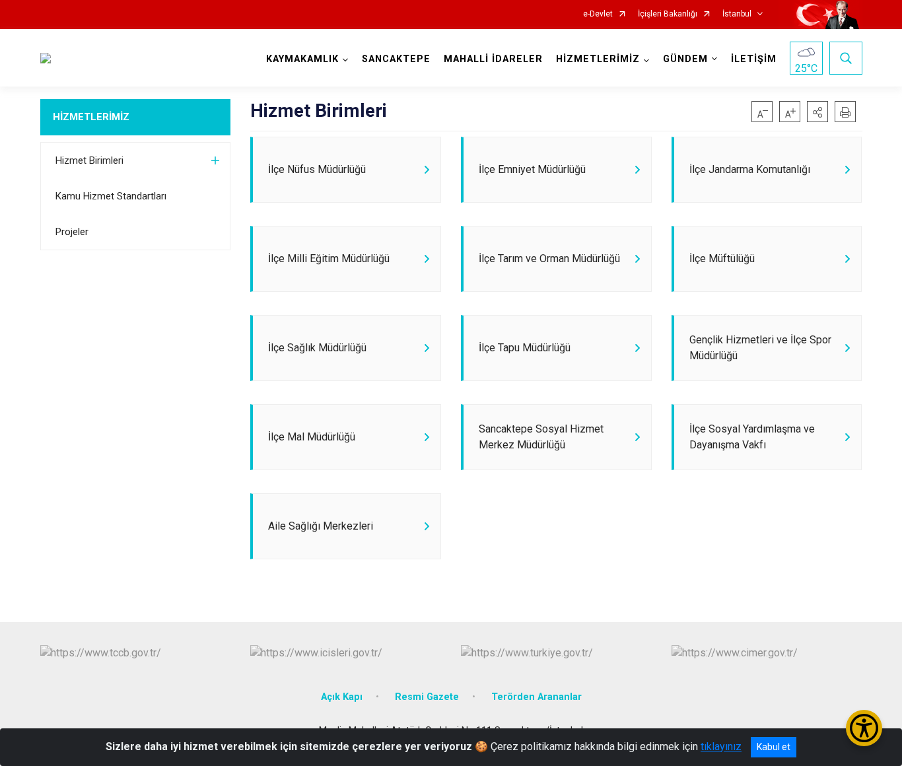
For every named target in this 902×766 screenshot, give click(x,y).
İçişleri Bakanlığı (667, 14)
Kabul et (773, 747)
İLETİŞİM (754, 59)
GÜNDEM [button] (685, 59)
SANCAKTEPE (396, 59)
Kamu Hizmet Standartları (110, 196)
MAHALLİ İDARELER (493, 59)
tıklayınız (721, 746)
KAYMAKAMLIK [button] (302, 59)
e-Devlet (598, 14)
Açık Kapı (342, 697)
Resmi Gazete (427, 697)
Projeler (71, 232)
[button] (817, 111)
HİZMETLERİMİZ (91, 117)
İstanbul (736, 14)
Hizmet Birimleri (89, 160)
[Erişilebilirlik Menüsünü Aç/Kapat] (864, 728)
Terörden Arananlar (536, 697)
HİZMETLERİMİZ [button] (598, 59)
